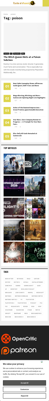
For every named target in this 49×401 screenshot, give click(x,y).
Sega (32, 306)
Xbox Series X (31, 317)
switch (37, 310)
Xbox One (8, 317)
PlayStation (30, 299)
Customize (24, 389)
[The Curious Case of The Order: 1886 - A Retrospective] (14, 230)
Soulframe (8, 310)
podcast (33, 303)
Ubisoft (7, 313)
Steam (29, 310)
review (25, 306)
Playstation (17, 53)
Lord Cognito (19, 292)
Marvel (30, 292)
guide (39, 285)
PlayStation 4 (9, 303)
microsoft (40, 292)
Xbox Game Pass (36, 313)
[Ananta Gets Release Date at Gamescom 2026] (14, 164)
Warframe (17, 313)
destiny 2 (17, 282)
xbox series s (19, 317)
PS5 (6, 306)
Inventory (13, 289)
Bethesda (20, 278)
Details (25, 282)
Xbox (23, 53)
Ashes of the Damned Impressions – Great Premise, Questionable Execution (28, 108)
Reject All (24, 396)
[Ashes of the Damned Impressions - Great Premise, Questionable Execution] (35, 252)
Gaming (6, 53)
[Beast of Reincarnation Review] (35, 230)
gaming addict (28, 285)
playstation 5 (22, 303)
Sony (39, 306)
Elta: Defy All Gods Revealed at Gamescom (25, 134)
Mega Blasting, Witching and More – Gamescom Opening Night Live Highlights (29, 96)
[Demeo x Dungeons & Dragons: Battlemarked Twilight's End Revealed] (14, 208)
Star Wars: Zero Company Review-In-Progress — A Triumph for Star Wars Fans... (27, 121)
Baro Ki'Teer (9, 278)
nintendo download (21, 296)
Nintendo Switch (37, 296)
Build (28, 278)
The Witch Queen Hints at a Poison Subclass (22, 58)
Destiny (7, 282)
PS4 (41, 303)
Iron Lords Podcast (27, 289)
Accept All (24, 383)
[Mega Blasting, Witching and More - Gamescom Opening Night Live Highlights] (14, 186)
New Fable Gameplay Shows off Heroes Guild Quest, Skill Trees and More (28, 84)
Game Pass (8, 285)
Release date (15, 306)
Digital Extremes (37, 282)
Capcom (36, 278)
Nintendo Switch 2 (11, 299)
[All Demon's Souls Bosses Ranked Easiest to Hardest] (14, 252)
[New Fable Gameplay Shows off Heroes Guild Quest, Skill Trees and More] (35, 186)
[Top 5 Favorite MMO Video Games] (35, 208)
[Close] (44, 362)
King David (8, 292)
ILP (6, 289)
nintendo (8, 296)
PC (11, 53)
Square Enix (20, 310)
